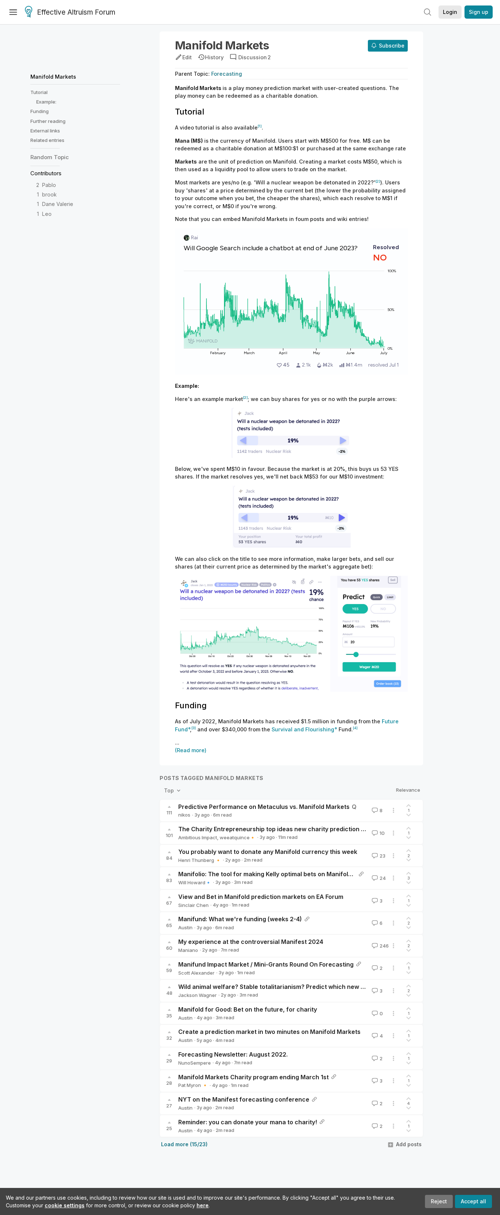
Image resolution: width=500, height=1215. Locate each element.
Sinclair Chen (193, 905)
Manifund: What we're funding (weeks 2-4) (240, 919)
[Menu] (13, 12)
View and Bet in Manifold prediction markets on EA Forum (260, 896)
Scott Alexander (196, 973)
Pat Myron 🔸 (193, 1085)
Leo (47, 214)
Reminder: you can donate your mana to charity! (247, 1122)
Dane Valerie (57, 204)
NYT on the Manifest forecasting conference (243, 1099)
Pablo (49, 185)
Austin (185, 927)
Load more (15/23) (184, 1144)
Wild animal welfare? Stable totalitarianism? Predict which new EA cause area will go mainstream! (319, 986)
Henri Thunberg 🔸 (199, 860)
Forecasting (226, 74)
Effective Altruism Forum (76, 12)
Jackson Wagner (197, 995)
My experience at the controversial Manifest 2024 (250, 941)
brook (49, 194)
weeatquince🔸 (237, 837)
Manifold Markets (53, 77)
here (203, 1205)
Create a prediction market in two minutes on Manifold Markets (269, 1031)
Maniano (188, 950)
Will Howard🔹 (194, 882)
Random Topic (49, 157)
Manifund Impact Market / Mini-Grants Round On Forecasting (266, 964)
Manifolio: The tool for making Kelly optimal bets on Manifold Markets (277, 874)
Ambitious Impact (197, 837)
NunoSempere (194, 1063)
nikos (184, 815)
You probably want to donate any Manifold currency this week (267, 851)
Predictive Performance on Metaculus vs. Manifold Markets (264, 806)
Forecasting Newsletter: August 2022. (233, 1054)
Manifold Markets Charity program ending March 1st (253, 1077)
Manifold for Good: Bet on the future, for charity (247, 1009)
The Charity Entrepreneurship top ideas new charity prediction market (279, 829)
